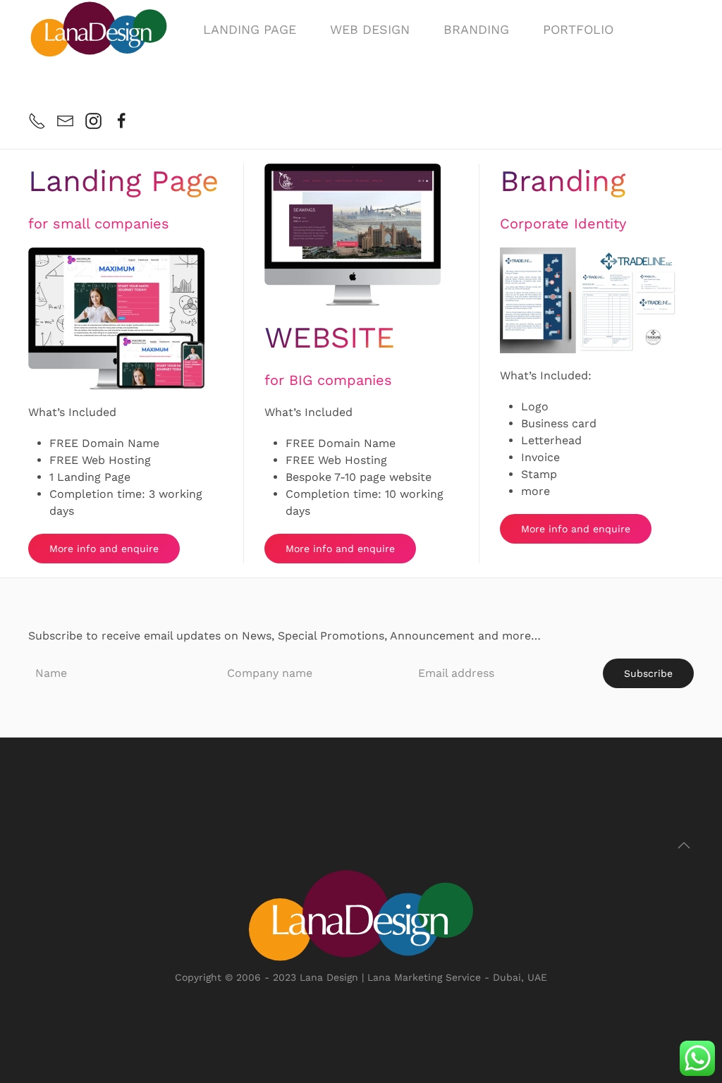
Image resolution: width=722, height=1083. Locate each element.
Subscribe (648, 673)
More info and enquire (104, 548)
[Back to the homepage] (98, 29)
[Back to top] (684, 845)
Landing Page (249, 29)
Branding (476, 29)
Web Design (370, 29)
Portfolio (578, 29)
